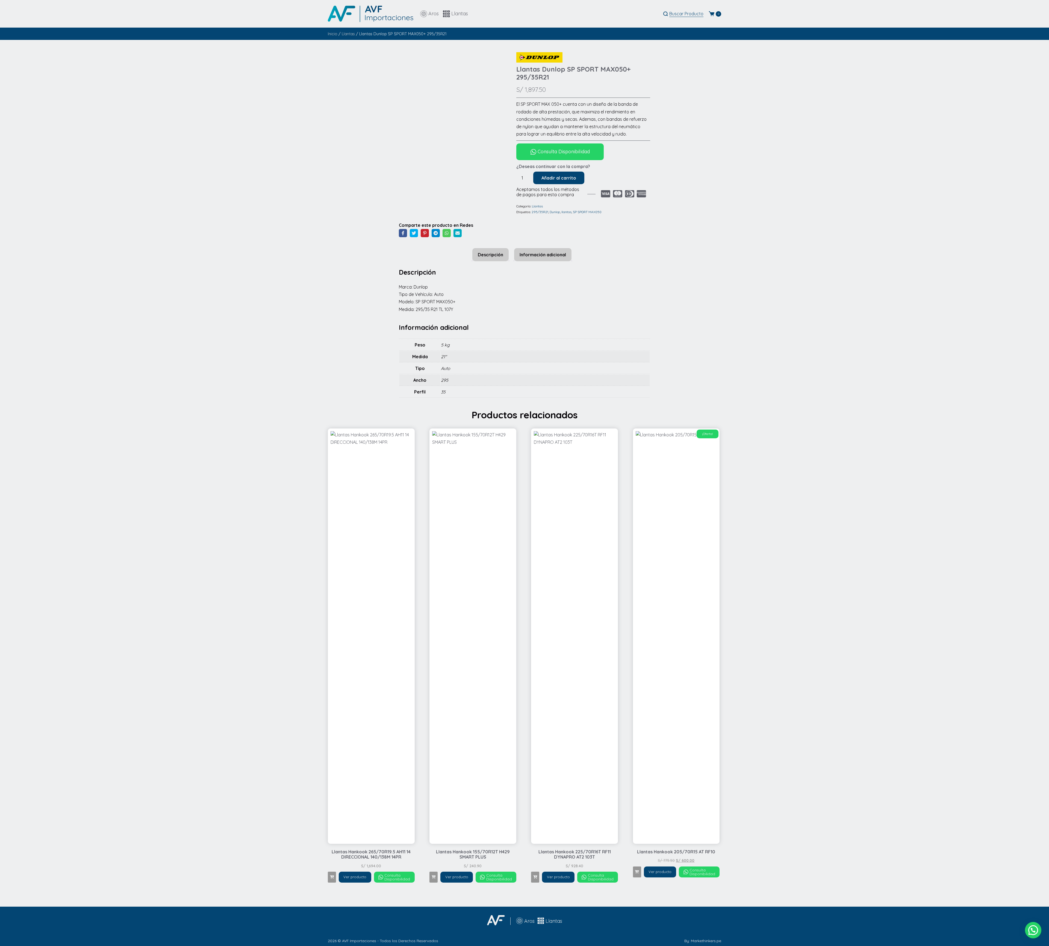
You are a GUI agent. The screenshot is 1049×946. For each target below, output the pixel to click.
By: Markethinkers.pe (702, 940)
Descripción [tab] (490, 254)
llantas (566, 212)
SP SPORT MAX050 (587, 212)
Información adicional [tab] (543, 254)
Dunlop (555, 212)
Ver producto (354, 877)
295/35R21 (540, 212)
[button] (332, 877)
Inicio (332, 33)
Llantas (348, 33)
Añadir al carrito (558, 178)
